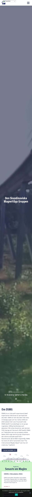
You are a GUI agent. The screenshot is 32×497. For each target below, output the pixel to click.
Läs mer (6, 486)
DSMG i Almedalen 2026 (13, 474)
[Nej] (30, 493)
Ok (16, 494)
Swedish (7, 1)
